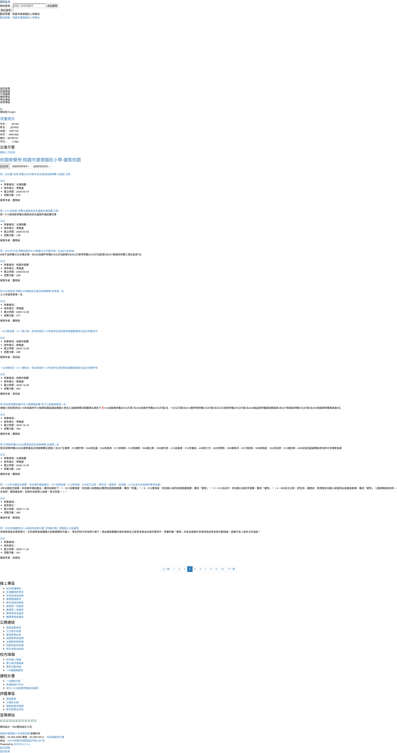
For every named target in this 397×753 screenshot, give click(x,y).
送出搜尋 (52, 5)
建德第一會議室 (15, 606)
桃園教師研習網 (15, 638)
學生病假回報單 (15, 602)
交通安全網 (12, 702)
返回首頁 (5, 88)
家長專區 (5, 102)
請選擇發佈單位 (41, 166)
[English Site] (1, 108)
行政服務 (5, 94)
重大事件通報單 (15, 663)
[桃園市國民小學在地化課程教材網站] (4, 720)
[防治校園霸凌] (20, 720)
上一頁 (166, 569)
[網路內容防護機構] (7, 720)
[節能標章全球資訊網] (17, 720)
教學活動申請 (13, 666)
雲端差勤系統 (13, 627)
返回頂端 (5, 747)
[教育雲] (26, 720)
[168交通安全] (1, 720)
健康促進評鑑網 (15, 706)
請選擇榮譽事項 (20, 166)
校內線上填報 (13, 659)
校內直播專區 (13, 588)
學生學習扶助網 (15, 649)
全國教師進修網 (15, 641)
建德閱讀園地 (13, 599)
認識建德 (5, 91)
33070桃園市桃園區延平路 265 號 (26, 740)
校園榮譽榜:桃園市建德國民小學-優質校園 (40, 159)
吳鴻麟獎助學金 (15, 592)
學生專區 (5, 99)
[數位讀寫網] (23, 720)
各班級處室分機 (54, 737)
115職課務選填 (14, 670)
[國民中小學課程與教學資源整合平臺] (32, 720)
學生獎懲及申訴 (15, 709)
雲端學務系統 (13, 634)
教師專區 (5, 96)
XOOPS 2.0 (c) (22, 744)
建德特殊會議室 (15, 613)
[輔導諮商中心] (29, 720)
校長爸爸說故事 (15, 595)
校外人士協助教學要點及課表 (22, 688)
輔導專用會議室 (15, 617)
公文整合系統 (13, 631)
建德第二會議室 (15, 609)
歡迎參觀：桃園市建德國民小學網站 (20, 17)
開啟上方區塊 (7, 152)
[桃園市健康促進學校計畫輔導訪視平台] (35, 720)
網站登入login (8, 112)
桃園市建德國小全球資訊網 (15, 733)
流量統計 (7, 118)
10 (222, 569)
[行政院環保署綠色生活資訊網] (10, 720)
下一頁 (231, 569)
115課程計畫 (13, 681)
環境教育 (11, 699)
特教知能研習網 (15, 645)
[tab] (198, 91)
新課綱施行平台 (15, 684)
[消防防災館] (13, 720)
